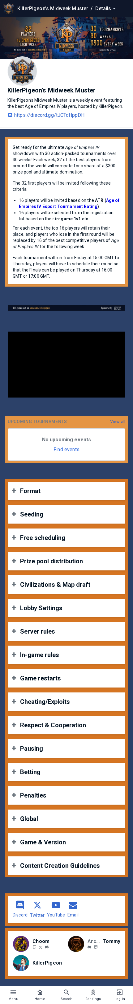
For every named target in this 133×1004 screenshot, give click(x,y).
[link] (47, 947)
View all (117, 421)
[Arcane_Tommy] (95, 947)
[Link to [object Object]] (22, 944)
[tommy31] (89, 947)
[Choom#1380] (47, 947)
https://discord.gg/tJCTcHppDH (49, 115)
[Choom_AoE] (40, 947)
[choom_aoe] (34, 947)
